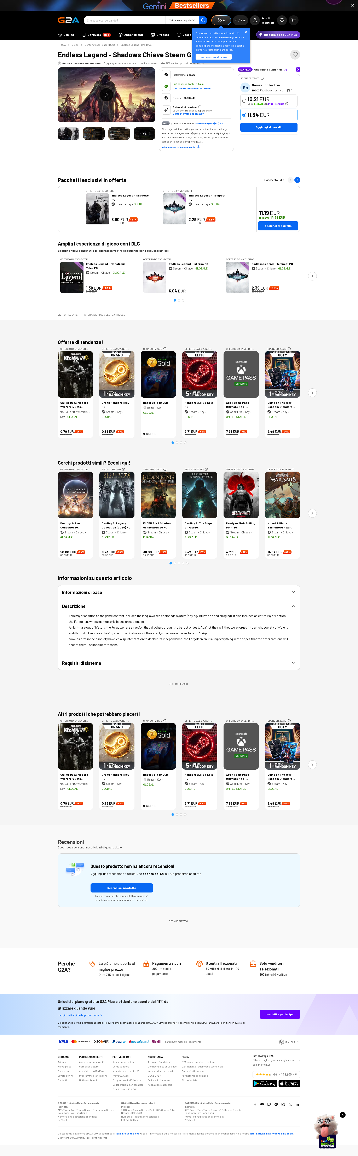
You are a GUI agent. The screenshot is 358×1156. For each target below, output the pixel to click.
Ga (245, 87)
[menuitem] (66, 35)
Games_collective (266, 85)
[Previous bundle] (291, 180)
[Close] (353, 5)
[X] (290, 1104)
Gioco (75, 44)
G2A (63, 44)
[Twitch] (269, 1104)
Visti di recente (67, 314)
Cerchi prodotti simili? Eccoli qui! (94, 463)
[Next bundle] (297, 180)
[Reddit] (276, 1104)
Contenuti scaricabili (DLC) (100, 44)
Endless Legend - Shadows (136, 44)
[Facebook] (255, 1104)
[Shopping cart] (294, 20)
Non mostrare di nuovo (214, 56)
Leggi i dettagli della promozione (78, 1015)
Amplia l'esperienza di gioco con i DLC (99, 244)
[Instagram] (283, 1104)
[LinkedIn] (297, 1104)
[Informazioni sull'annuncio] (262, 78)
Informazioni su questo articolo (104, 314)
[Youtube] (262, 1104)
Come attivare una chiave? (188, 113)
